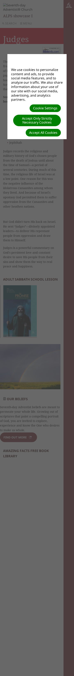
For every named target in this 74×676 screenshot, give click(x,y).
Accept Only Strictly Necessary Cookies (37, 120)
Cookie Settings (45, 108)
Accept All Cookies (43, 132)
